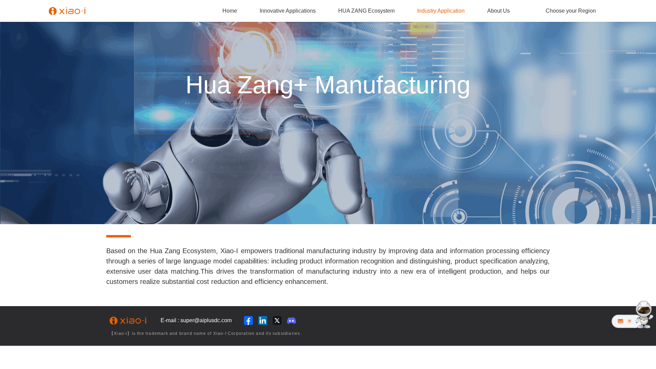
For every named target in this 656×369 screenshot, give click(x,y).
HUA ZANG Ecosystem (366, 11)
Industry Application (441, 11)
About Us (498, 11)
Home (229, 11)
